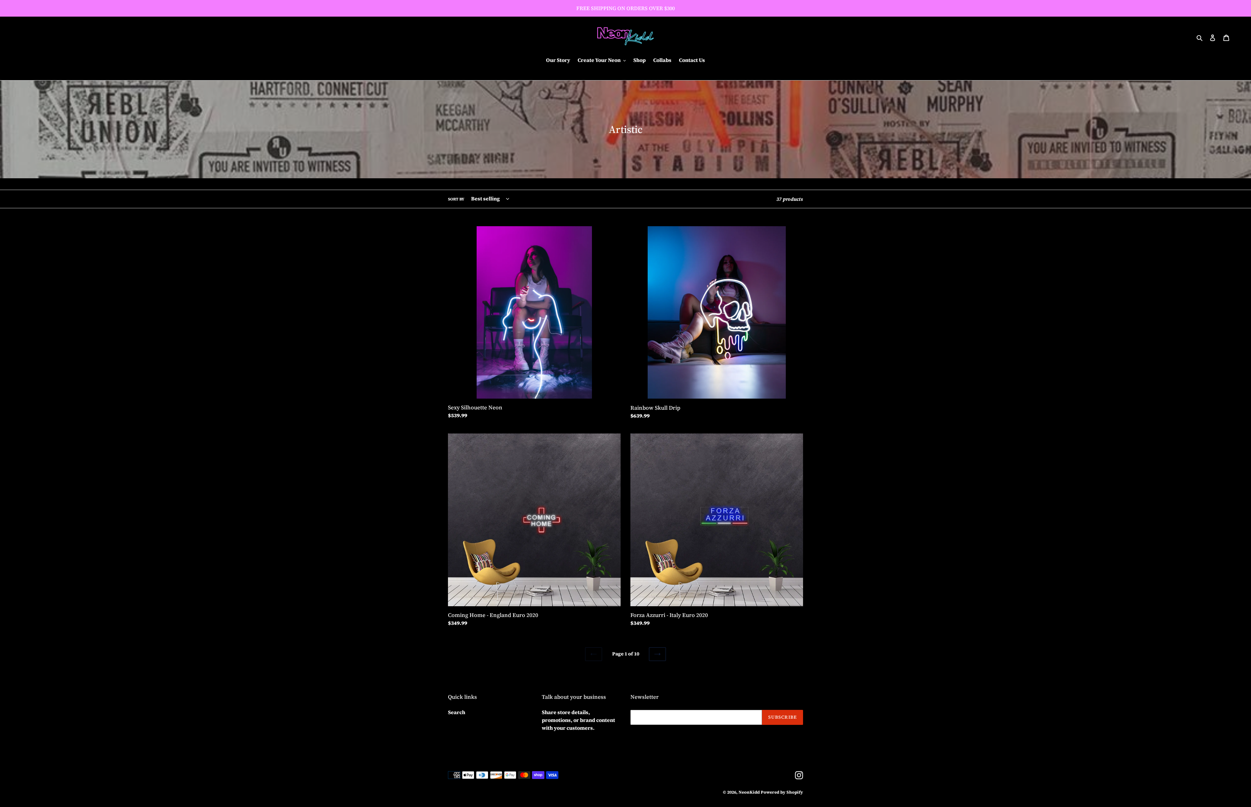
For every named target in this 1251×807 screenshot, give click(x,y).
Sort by (456, 199)
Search (456, 712)
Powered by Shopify (782, 792)
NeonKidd (749, 792)
